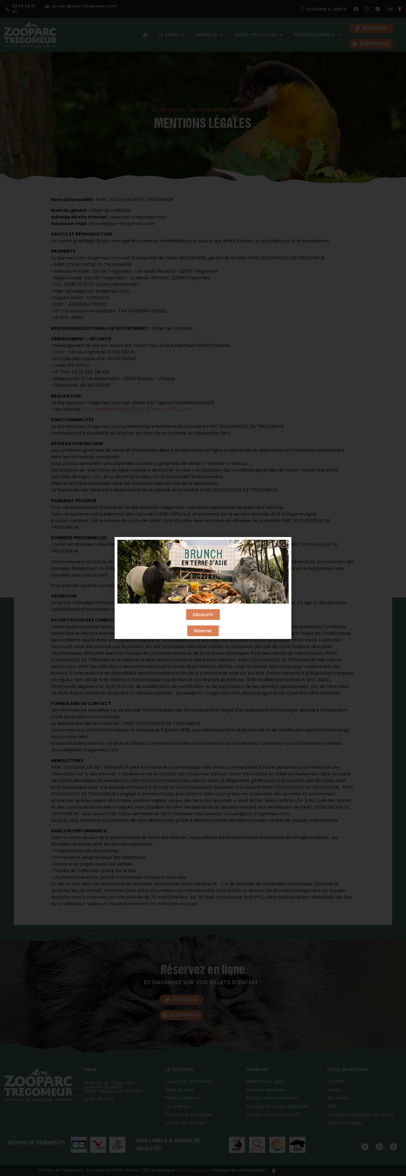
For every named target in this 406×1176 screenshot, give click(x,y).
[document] (203, 588)
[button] (284, 545)
